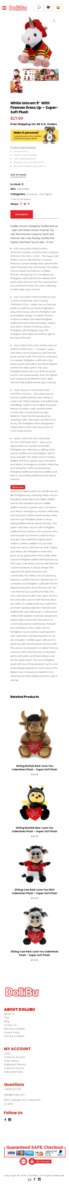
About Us (9, 1014)
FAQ (6, 1017)
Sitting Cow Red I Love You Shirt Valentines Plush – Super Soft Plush (34, 891)
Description (21, 214)
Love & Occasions (21, 199)
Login (7, 1053)
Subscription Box (13, 1071)
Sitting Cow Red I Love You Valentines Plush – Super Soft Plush (35, 953)
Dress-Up (32, 194)
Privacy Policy (12, 1032)
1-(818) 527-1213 (12, 1089)
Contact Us (10, 1025)
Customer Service (14, 1068)
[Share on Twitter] (25, 204)
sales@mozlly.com (14, 1094)
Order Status (11, 1060)
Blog (6, 1021)
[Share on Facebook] (21, 204)
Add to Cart (22, 774)
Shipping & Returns (15, 1064)
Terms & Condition (14, 1036)
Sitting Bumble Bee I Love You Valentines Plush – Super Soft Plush (34, 829)
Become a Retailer (14, 1028)
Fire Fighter (45, 194)
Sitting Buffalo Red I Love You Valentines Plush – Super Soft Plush (34, 767)
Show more (18, 487)
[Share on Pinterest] (28, 204)
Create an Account (14, 1057)
